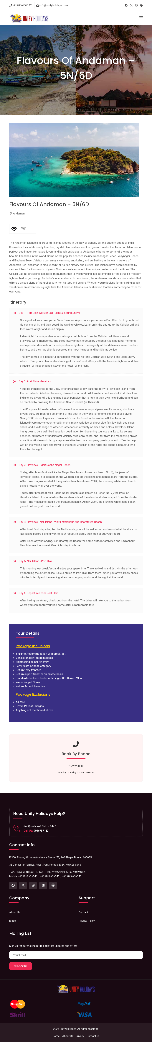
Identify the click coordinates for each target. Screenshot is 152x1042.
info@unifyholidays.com (53, 5)
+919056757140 (27, 876)
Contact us (93, 1036)
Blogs (12, 920)
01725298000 (76, 766)
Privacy (80, 1036)
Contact (83, 912)
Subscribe (20, 966)
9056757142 (40, 830)
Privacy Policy (87, 920)
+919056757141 (50, 876)
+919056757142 (22, 5)
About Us (14, 912)
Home (56, 1036)
